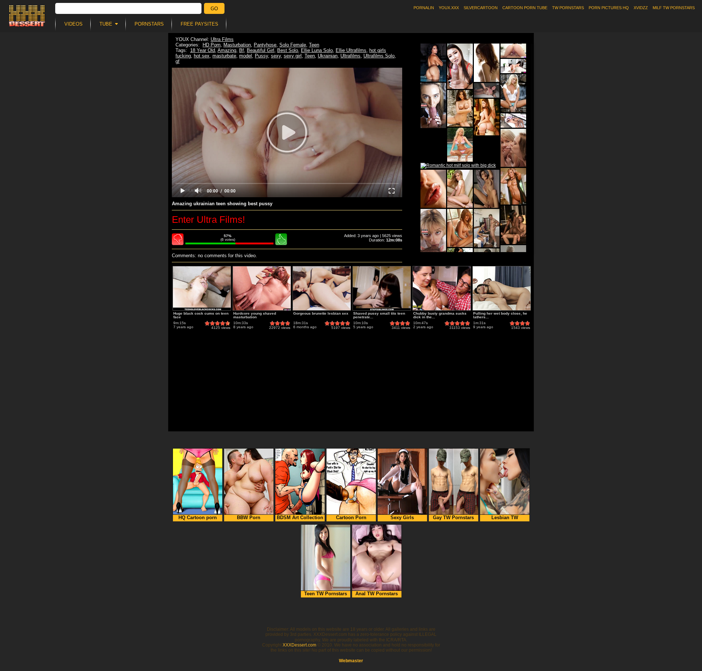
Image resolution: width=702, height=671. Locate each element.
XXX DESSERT (27, 16)
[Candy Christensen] (513, 186)
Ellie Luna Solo (317, 50)
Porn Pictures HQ (609, 7)
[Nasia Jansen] (433, 63)
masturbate (224, 56)
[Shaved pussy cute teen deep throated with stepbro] (513, 66)
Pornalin (424, 7)
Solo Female (292, 45)
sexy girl (293, 56)
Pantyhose (265, 45)
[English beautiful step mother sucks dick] (433, 105)
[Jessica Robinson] (486, 117)
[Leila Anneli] (513, 148)
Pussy (261, 56)
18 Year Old (202, 50)
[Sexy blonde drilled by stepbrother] (433, 231)
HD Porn (211, 45)
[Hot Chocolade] (513, 225)
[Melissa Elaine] (460, 189)
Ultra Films (222, 39)
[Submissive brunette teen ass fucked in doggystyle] (486, 90)
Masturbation (237, 45)
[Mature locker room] (486, 228)
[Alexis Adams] (460, 228)
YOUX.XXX (449, 7)
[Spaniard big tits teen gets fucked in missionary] (513, 120)
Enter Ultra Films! (208, 219)
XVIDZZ (641, 7)
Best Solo (287, 50)
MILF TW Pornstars (674, 7)
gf (178, 61)
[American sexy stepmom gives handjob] (460, 66)
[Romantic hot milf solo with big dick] (458, 166)
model (245, 56)
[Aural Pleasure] (433, 189)
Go (214, 8)
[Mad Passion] (486, 189)
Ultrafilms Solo (379, 56)
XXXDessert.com (299, 645)
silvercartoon (481, 7)
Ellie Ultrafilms (351, 50)
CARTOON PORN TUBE (524, 7)
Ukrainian (327, 56)
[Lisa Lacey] (460, 145)
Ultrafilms (350, 56)
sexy (276, 56)
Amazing (227, 50)
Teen (314, 45)
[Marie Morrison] (513, 93)
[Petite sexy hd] (486, 63)
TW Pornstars (568, 7)
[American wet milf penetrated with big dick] (513, 51)
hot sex (202, 56)
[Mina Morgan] (460, 108)
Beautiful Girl (260, 50)
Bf (241, 50)
